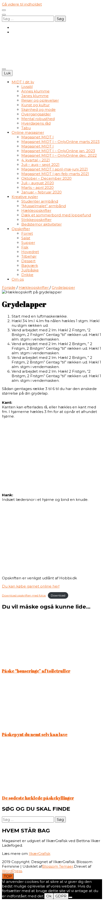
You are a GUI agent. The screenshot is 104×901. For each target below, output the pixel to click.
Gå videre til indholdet (22, 4)
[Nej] (70, 897)
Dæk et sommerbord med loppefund (56, 215)
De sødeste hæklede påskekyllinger (38, 798)
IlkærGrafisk (39, 853)
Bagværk (29, 265)
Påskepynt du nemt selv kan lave (34, 734)
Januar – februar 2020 (41, 192)
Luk (7, 73)
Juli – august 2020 (37, 183)
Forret (27, 233)
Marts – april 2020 (37, 187)
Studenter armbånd (39, 201)
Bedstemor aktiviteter (41, 224)
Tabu (26, 128)
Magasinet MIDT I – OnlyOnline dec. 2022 (59, 155)
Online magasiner (28, 132)
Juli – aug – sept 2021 (40, 164)
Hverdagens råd (36, 123)
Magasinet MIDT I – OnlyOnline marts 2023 (60, 141)
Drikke (27, 274)
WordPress (12, 871)
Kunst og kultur (35, 105)
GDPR (61, 896)
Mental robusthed (38, 118)
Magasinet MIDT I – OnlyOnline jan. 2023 (58, 151)
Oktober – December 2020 (46, 178)
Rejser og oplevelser (40, 100)
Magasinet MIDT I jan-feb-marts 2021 (55, 173)
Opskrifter (21, 229)
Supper (28, 242)
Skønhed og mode (38, 109)
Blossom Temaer (57, 866)
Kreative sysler (25, 196)
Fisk (24, 247)
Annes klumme (35, 91)
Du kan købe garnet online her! (30, 586)
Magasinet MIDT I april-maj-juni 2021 (54, 169)
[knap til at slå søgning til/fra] (4, 14)
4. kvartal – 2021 (35, 160)
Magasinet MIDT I (37, 137)
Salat (25, 238)
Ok (49, 896)
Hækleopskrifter (36, 210)
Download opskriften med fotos (24, 595)
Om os (18, 279)
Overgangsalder (36, 114)
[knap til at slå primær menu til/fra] (4, 69)
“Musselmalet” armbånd (43, 206)
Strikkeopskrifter (36, 219)
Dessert (28, 261)
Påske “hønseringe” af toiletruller (36, 671)
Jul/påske (30, 270)
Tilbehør (29, 256)
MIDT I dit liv (23, 82)
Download (58, 595)
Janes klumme (35, 95)
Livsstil (27, 86)
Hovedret (30, 251)
